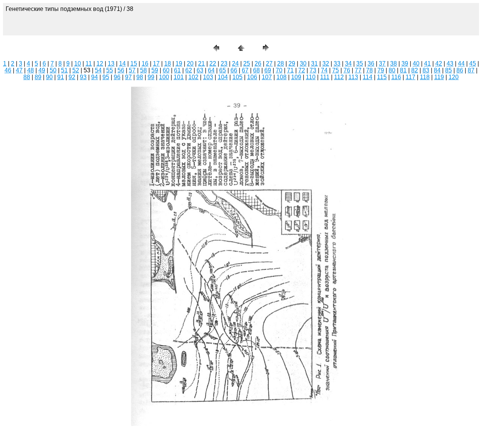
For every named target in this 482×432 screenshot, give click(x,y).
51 (64, 70)
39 (404, 63)
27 (269, 63)
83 (426, 70)
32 (325, 63)
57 (132, 70)
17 (156, 63)
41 (427, 63)
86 (459, 70)
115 (382, 77)
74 (324, 70)
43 (450, 63)
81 (403, 70)
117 (410, 77)
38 (393, 63)
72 (301, 70)
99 (151, 77)
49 (41, 70)
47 (19, 70)
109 (296, 77)
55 (109, 70)
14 (122, 63)
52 (75, 70)
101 (179, 77)
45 (472, 63)
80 (392, 70)
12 (99, 63)
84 (437, 70)
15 (133, 63)
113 (353, 77)
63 (200, 70)
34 (348, 63)
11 (88, 63)
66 (233, 70)
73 (313, 70)
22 (212, 63)
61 (177, 70)
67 (245, 70)
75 (335, 70)
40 (416, 63)
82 (414, 70)
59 (154, 70)
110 (311, 77)
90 (49, 77)
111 (324, 77)
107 (267, 77)
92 (72, 77)
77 (358, 70)
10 (77, 63)
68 (256, 70)
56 (120, 70)
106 (252, 77)
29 (291, 63)
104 (223, 77)
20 (190, 63)
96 (117, 77)
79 (380, 70)
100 (164, 77)
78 (369, 70)
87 (471, 70)
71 (290, 70)
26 (258, 63)
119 (439, 77)
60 (166, 70)
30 (303, 63)
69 (267, 70)
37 (382, 63)
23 (224, 63)
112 (339, 77)
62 (188, 70)
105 (237, 77)
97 (128, 77)
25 (246, 63)
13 (111, 63)
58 (143, 70)
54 (98, 70)
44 (461, 63)
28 (280, 63)
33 (337, 63)
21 (201, 63)
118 (425, 77)
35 (359, 63)
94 (94, 77)
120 (453, 77)
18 (167, 63)
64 (211, 70)
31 (314, 63)
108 (281, 77)
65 (222, 70)
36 (371, 63)
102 (193, 77)
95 (105, 77)
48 (30, 70)
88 (26, 77)
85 (448, 70)
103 (208, 77)
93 (83, 77)
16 (145, 63)
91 (60, 77)
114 (367, 77)
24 (235, 63)
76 (346, 70)
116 (396, 77)
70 (279, 70)
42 (438, 63)
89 (38, 77)
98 (139, 77)
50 (53, 70)
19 (178, 63)
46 (8, 70)
